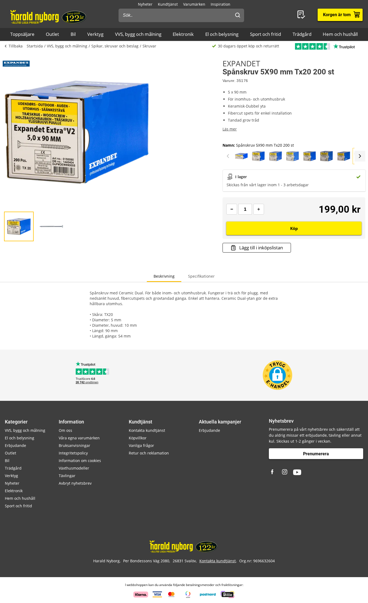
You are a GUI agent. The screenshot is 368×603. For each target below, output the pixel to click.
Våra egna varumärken (79, 437)
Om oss (65, 430)
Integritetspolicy (73, 453)
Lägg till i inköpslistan (261, 247)
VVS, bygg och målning (138, 34)
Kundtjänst (168, 4)
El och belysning (221, 34)
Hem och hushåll (340, 34)
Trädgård (302, 34)
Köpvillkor (138, 437)
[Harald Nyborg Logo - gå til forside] (49, 16)
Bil (73, 34)
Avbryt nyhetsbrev (75, 483)
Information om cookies (80, 460)
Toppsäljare (22, 34)
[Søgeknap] (237, 15)
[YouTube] (297, 472)
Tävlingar (67, 475)
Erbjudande (15, 445)
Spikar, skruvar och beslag (114, 46)
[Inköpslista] (302, 15)
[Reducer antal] (231, 209)
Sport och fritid (265, 34)
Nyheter (145, 4)
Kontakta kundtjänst (147, 430)
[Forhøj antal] (258, 209)
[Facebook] (273, 472)
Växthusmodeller (74, 468)
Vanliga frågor (141, 445)
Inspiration (220, 4)
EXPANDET (241, 63)
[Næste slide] (360, 156)
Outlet (52, 34)
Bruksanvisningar (74, 445)
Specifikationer (201, 276)
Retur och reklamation (149, 453)
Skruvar (149, 46)
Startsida (35, 46)
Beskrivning (164, 276)
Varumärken (194, 4)
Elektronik (183, 34)
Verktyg (95, 34)
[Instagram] (285, 472)
